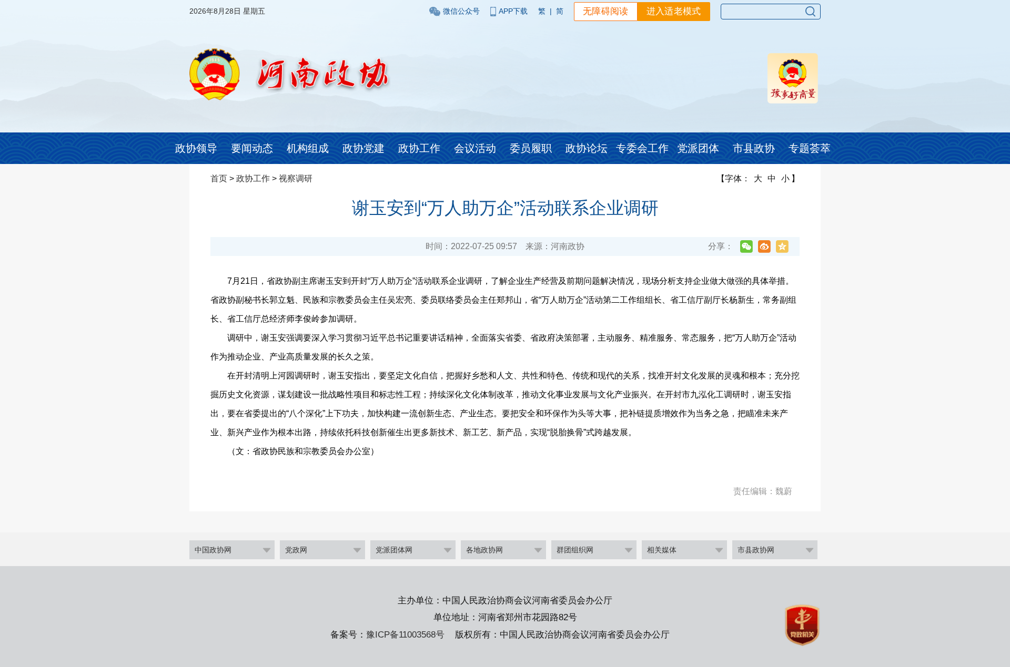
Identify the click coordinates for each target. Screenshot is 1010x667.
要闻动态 (252, 148)
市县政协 (754, 148)
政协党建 (363, 148)
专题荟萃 (810, 148)
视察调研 (295, 178)
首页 (218, 178)
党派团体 (698, 148)
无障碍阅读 (606, 11)
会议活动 (475, 148)
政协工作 (419, 148)
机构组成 (308, 148)
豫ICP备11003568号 (405, 635)
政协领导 (196, 148)
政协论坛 (586, 148)
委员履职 (531, 148)
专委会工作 (642, 148)
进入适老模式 (674, 11)
